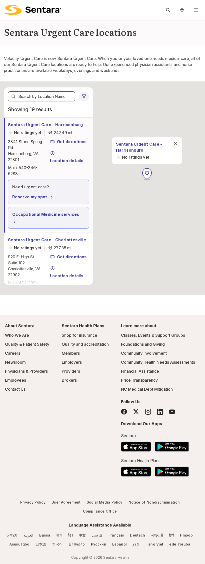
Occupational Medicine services (45, 214)
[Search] (13, 96)
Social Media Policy (104, 502)
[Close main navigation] (175, 143)
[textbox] (41, 96)
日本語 (41, 544)
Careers (12, 353)
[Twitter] (136, 412)
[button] (147, 174)
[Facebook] (124, 412)
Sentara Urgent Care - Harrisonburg (45, 124)
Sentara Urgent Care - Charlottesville (47, 239)
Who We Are (17, 335)
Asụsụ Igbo (19, 544)
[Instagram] (148, 411)
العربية (28, 535)
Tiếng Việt (154, 544)
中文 (82, 535)
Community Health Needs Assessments (158, 362)
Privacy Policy (33, 502)
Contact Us (15, 389)
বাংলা (59, 535)
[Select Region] (182, 10)
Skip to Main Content (7, 7)
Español (119, 544)
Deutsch (137, 535)
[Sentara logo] (32, 10)
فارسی (97, 535)
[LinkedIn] (160, 411)
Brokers (69, 380)
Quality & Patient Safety (27, 344)
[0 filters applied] (84, 96)
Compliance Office (100, 511)
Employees (15, 380)
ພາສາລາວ (77, 544)
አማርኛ (12, 535)
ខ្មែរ (70, 535)
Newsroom (15, 362)
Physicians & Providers (26, 371)
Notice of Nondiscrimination (154, 502)
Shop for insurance (79, 335)
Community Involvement (144, 353)
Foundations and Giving (143, 344)
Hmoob (186, 535)
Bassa (44, 535)
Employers (72, 362)
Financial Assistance (140, 371)
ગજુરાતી (157, 535)
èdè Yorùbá (179, 544)
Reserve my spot (29, 196)
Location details (66, 160)
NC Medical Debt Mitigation (147, 389)
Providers (71, 371)
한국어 (57, 544)
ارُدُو (136, 544)
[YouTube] (172, 411)
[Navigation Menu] (196, 10)
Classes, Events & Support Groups (153, 335)
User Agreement (66, 502)
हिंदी (171, 535)
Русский (98, 544)
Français (116, 535)
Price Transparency (139, 380)
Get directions (71, 141)
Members (71, 353)
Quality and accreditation (85, 344)
